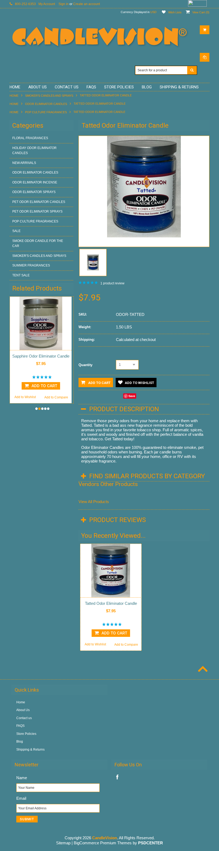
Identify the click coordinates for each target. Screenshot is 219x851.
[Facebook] (117, 777)
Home (14, 95)
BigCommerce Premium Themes (103, 843)
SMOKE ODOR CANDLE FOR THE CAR (37, 243)
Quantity (85, 365)
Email (21, 798)
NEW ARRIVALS (24, 163)
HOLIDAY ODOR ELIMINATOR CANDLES (34, 150)
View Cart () (200, 12)
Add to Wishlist (61, 397)
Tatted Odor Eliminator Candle (111, 603)
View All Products (94, 501)
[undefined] (144, 236)
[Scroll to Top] (202, 669)
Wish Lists (175, 12)
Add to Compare (29, 397)
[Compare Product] (204, 57)
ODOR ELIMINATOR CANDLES (46, 103)
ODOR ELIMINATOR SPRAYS (34, 192)
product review (112, 283)
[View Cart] (204, 29)
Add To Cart (114, 633)
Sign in (63, 4)
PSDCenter (150, 843)
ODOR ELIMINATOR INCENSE (34, 182)
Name (21, 777)
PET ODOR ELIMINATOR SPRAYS (37, 211)
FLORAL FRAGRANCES (30, 138)
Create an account (86, 4)
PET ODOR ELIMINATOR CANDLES (38, 202)
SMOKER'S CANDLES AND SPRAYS (49, 95)
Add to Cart (99, 383)
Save (131, 396)
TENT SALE (21, 275)
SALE (16, 231)
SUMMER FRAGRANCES (31, 265)
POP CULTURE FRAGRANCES (46, 112)
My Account (46, 4)
